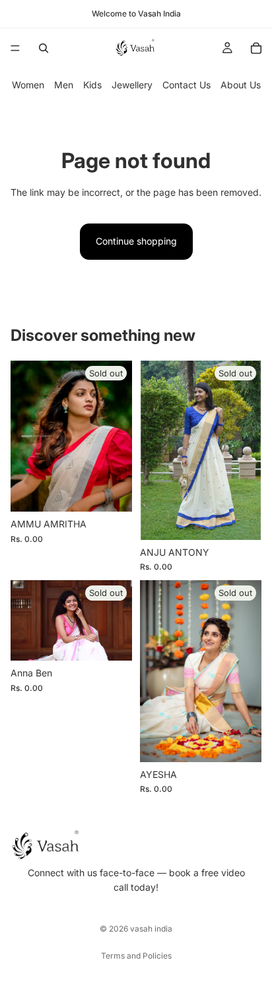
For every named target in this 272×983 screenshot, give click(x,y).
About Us (241, 84)
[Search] (43, 48)
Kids (92, 84)
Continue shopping (136, 241)
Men (63, 84)
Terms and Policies (136, 956)
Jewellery (132, 84)
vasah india (151, 929)
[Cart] (256, 48)
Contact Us (186, 84)
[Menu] (15, 48)
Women (28, 84)
